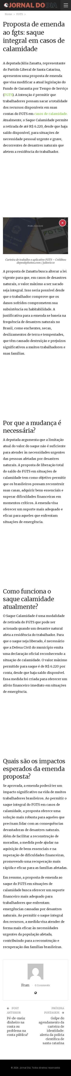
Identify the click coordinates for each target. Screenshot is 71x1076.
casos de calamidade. (51, 114)
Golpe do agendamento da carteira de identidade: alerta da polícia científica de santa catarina (51, 1030)
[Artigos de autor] (35, 971)
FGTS (8, 95)
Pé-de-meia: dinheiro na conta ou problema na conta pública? (17, 1026)
